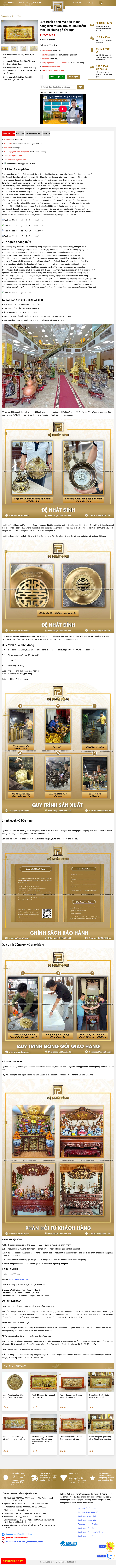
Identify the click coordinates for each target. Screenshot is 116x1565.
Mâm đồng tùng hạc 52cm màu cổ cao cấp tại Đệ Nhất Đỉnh (14, 1397)
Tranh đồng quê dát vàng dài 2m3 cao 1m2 (43, 1396)
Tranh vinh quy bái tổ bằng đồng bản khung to (71, 1396)
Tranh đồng (16, 16)
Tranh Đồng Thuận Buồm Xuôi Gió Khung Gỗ (99, 1396)
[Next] (34, 32)
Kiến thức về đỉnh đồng (87, 1508)
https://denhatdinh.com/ (19, 1279)
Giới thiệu (23, 3)
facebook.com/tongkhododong (19, 1534)
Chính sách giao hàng (86, 1536)
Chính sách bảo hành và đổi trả (90, 1532)
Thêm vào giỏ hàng (57, 77)
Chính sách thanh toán (87, 1520)
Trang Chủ (9, 3)
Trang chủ (5, 16)
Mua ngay (73, 77)
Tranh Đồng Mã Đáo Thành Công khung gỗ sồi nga (71, 1438)
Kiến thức (77, 3)
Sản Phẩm (37, 3)
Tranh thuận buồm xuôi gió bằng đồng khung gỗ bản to (14, 1438)
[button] (101, 3)
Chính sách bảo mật (86, 1528)
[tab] (8, 133)
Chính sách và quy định (87, 1516)
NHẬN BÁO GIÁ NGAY (13, 1561)
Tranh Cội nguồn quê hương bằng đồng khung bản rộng (100, 1438)
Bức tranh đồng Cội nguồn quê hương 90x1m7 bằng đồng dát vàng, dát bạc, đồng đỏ (43, 1440)
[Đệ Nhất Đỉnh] (58, 6)
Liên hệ (90, 3)
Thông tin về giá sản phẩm (88, 1524)
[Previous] (5, 32)
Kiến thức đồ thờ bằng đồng (89, 1512)
